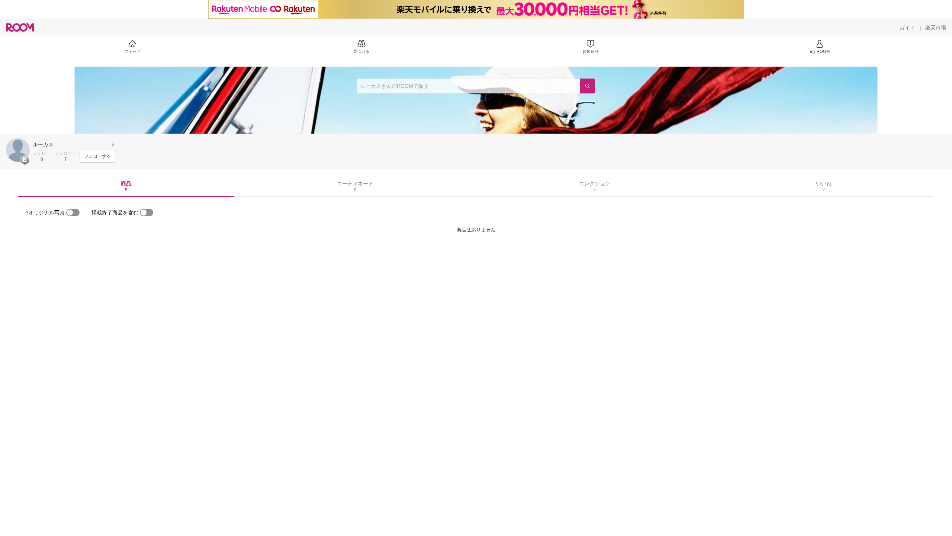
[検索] (587, 86)
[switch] (73, 212)
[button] (18, 150)
